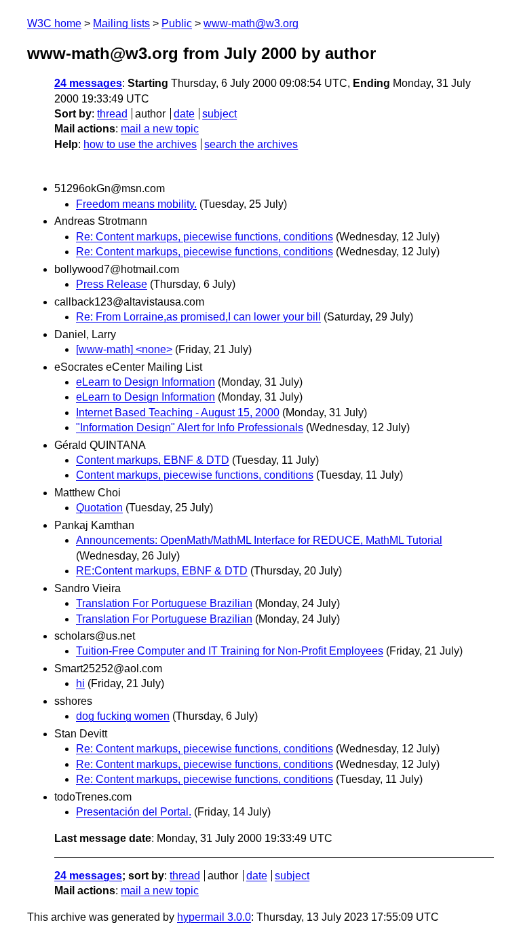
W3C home (54, 23)
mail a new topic (160, 128)
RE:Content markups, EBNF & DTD (162, 570)
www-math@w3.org (251, 23)
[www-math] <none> (124, 349)
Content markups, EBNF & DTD (152, 460)
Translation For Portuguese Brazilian (164, 603)
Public (176, 23)
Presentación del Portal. (133, 812)
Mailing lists (121, 23)
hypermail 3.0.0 (214, 917)
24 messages (88, 83)
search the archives (251, 144)
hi (80, 683)
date (184, 114)
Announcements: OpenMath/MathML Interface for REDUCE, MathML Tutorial (259, 540)
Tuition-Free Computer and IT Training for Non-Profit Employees (229, 651)
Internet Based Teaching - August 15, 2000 (177, 412)
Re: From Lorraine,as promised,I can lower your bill (198, 317)
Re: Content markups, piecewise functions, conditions (204, 236)
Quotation (99, 507)
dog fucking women (123, 716)
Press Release (111, 284)
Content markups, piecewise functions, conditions (194, 475)
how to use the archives (140, 144)
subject (219, 114)
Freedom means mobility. (136, 204)
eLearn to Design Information (145, 382)
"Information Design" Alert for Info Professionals (189, 427)
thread (112, 114)
